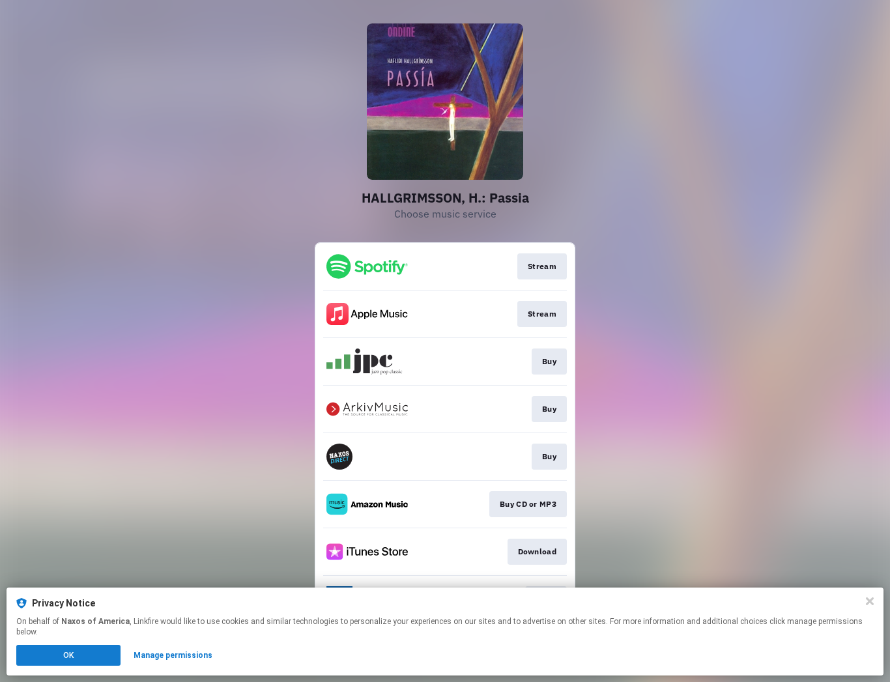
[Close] (869, 601)
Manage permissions (173, 655)
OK (68, 655)
